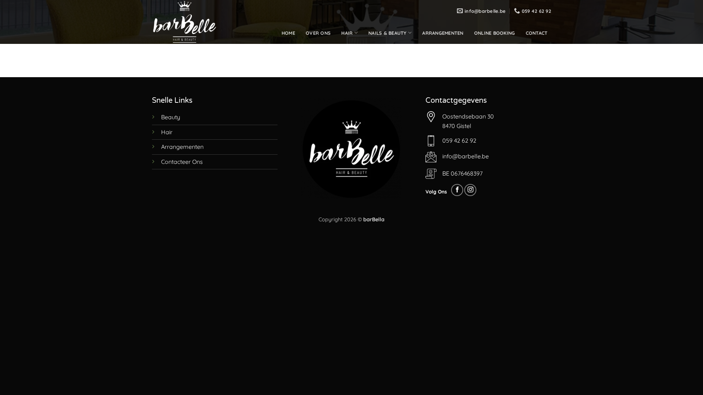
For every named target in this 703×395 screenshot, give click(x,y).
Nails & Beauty (387, 33)
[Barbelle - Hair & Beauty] (188, 22)
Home (288, 33)
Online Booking (494, 33)
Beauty (170, 117)
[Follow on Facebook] (457, 190)
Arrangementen (442, 33)
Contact (537, 33)
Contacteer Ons (182, 161)
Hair (347, 33)
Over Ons (318, 33)
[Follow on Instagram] (470, 190)
